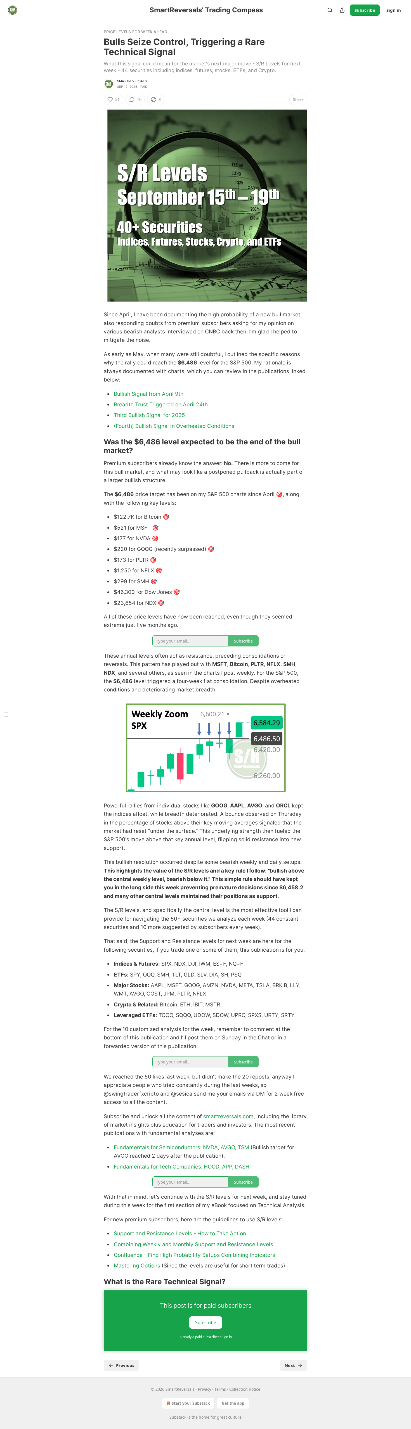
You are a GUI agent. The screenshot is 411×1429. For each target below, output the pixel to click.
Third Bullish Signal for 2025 (149, 415)
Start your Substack (191, 1403)
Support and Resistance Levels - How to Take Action (180, 1233)
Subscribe (365, 10)
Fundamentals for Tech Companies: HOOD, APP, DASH (181, 1166)
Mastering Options (137, 1265)
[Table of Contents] (6, 714)
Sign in (393, 10)
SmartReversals (132, 81)
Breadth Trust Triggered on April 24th (161, 404)
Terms (220, 1389)
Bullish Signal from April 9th (148, 394)
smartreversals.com (228, 1116)
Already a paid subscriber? (205, 1337)
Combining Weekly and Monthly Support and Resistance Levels (193, 1244)
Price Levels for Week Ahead (135, 31)
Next (290, 1365)
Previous (125, 1365)
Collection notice (244, 1389)
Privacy (204, 1389)
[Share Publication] (342, 10)
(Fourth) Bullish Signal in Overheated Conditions (174, 426)
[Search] (330, 10)
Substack (177, 1417)
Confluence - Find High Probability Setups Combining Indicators (194, 1255)
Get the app (233, 1403)
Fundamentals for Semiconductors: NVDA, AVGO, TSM (181, 1147)
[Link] (95, 446)
